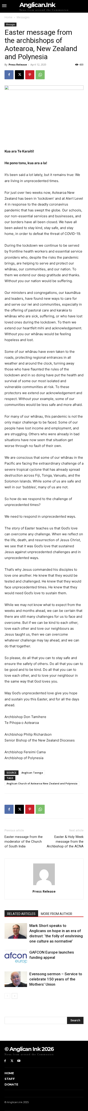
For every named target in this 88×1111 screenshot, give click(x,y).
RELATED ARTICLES (21, 914)
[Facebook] (9, 74)
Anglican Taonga (32, 772)
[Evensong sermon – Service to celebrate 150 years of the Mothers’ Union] (16, 979)
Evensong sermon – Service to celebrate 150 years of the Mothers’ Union (55, 979)
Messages (23, 17)
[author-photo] (44, 885)
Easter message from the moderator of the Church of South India (24, 841)
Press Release (18, 64)
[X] (19, 74)
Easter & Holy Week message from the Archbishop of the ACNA (65, 841)
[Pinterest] (29, 74)
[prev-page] (7, 996)
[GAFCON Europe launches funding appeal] (16, 957)
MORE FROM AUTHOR (56, 914)
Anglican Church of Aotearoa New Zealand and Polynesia (42, 783)
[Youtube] (19, 1061)
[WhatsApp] (40, 74)
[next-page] (14, 996)
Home (8, 17)
